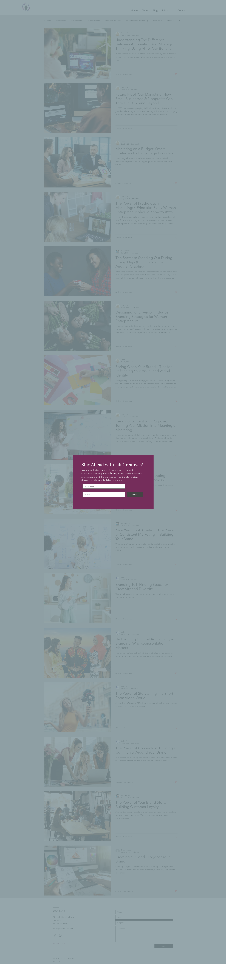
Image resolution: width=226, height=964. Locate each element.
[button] (146, 461)
